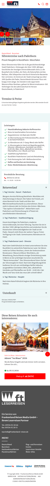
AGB (39, 476)
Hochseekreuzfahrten (10, 449)
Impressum (12, 476)
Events (28, 447)
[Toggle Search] (43, 4)
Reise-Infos (30, 452)
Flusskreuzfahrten (9, 452)
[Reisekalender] (46, 4)
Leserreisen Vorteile (33, 449)
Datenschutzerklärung (27, 476)
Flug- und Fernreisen (34, 444)
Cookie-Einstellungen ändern (24, 481)
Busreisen (6, 447)
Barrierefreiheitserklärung (24, 479)
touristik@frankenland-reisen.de (15, 432)
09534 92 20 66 (13, 178)
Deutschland (7, 444)
